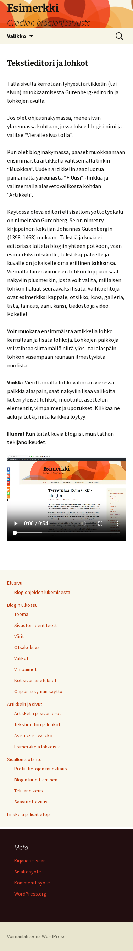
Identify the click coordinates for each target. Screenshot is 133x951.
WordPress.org (30, 894)
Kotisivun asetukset (35, 680)
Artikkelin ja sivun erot (37, 713)
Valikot (21, 658)
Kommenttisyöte (32, 883)
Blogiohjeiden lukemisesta (42, 592)
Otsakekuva (27, 647)
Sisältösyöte (27, 871)
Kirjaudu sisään (30, 860)
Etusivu (14, 583)
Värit (19, 636)
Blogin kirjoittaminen (35, 779)
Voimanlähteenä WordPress (36, 936)
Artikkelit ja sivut (24, 704)
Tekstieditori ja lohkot (37, 724)
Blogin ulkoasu (22, 605)
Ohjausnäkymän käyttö (38, 691)
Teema (21, 614)
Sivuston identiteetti (36, 625)
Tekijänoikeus (28, 790)
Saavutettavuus (31, 801)
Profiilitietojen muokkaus (40, 768)
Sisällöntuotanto (24, 759)
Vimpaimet (25, 669)
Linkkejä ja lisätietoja (29, 814)
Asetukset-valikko (33, 735)
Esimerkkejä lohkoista (37, 746)
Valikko (16, 35)
